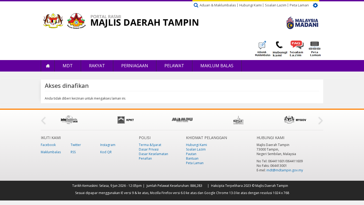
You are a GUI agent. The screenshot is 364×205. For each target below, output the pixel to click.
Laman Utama (48, 66)
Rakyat (97, 66)
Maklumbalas (51, 152)
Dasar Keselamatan (153, 154)
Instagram (107, 145)
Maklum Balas (216, 66)
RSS (73, 152)
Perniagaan (134, 66)
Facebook (48, 145)
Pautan (191, 154)
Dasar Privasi (149, 149)
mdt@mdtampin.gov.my (284, 170)
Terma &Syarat (150, 145)
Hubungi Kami (250, 5)
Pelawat (174, 66)
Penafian (145, 158)
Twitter (76, 145)
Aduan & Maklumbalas (218, 5)
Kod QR (106, 152)
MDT (68, 66)
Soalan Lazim (275, 5)
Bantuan (192, 158)
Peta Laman (299, 5)
